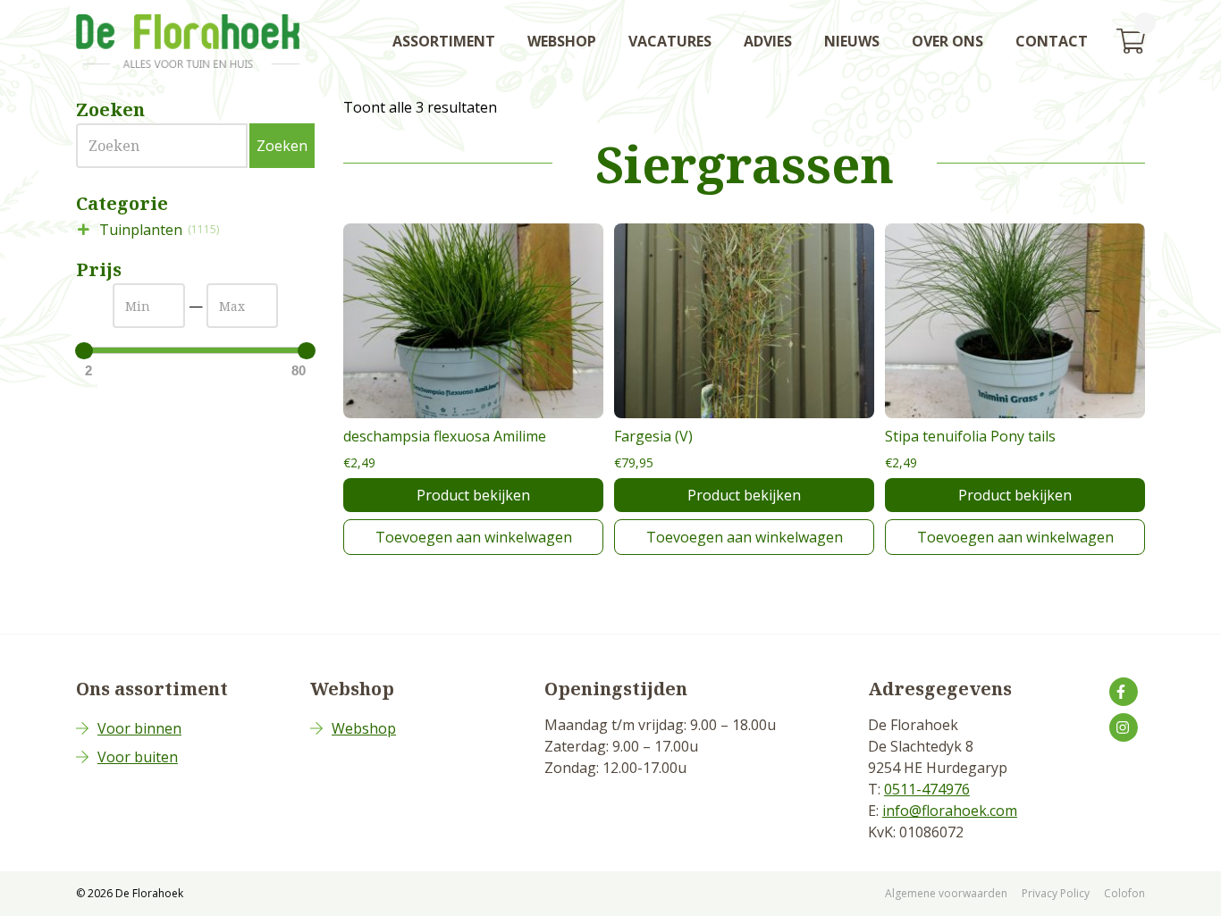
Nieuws (852, 41)
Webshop (561, 41)
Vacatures (670, 41)
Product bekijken (473, 495)
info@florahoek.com (949, 810)
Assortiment (443, 41)
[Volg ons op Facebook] (1123, 691)
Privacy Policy (1056, 893)
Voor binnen (139, 728)
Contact (1051, 41)
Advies (768, 41)
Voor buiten (137, 757)
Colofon (1124, 893)
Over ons (947, 41)
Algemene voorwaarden (946, 893)
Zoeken (282, 145)
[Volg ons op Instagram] (1123, 727)
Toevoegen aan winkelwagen (473, 537)
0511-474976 (927, 789)
